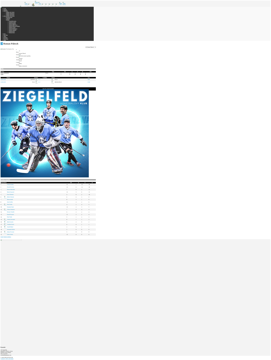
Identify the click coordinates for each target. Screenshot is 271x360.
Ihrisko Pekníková (13, 28)
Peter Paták (9, 217)
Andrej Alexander (11, 219)
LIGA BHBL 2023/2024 (8, 16)
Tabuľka (8, 18)
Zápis (4, 40)
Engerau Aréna (12, 22)
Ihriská (7, 19)
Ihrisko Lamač (12, 27)
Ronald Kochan (10, 187)
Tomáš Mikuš (10, 227)
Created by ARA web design (7, 358)
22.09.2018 (3, 82)
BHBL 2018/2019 (10, 13)
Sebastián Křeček (11, 229)
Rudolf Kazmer (10, 214)
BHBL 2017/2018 (10, 12)
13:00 (88, 82)
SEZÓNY (5, 11)
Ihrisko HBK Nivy (13, 25)
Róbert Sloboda (10, 197)
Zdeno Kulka (10, 234)
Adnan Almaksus (11, 209)
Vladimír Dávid (10, 224)
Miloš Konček (10, 222)
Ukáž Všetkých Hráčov (6, 236)
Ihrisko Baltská (12, 23)
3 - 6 (39, 82)
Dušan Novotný (10, 232)
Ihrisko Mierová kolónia (14, 26)
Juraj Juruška (10, 202)
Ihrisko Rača (12, 32)
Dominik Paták (10, 207)
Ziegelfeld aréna (12, 21)
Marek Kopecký (10, 192)
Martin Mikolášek (11, 189)
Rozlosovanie (9, 17)
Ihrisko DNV (12, 31)
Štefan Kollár (10, 199)
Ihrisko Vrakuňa (12, 30)
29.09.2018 (3, 79)
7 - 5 (39, 79)
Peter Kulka (9, 204)
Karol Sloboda (10, 194)
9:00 (89, 79)
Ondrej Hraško (10, 184)
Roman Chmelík (10, 212)
